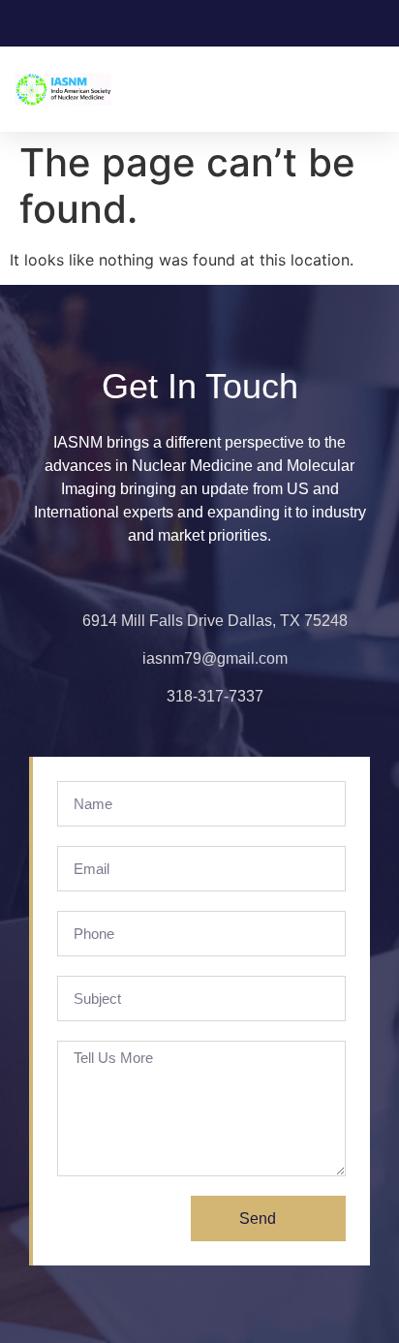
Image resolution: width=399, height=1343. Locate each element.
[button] (370, 90)
